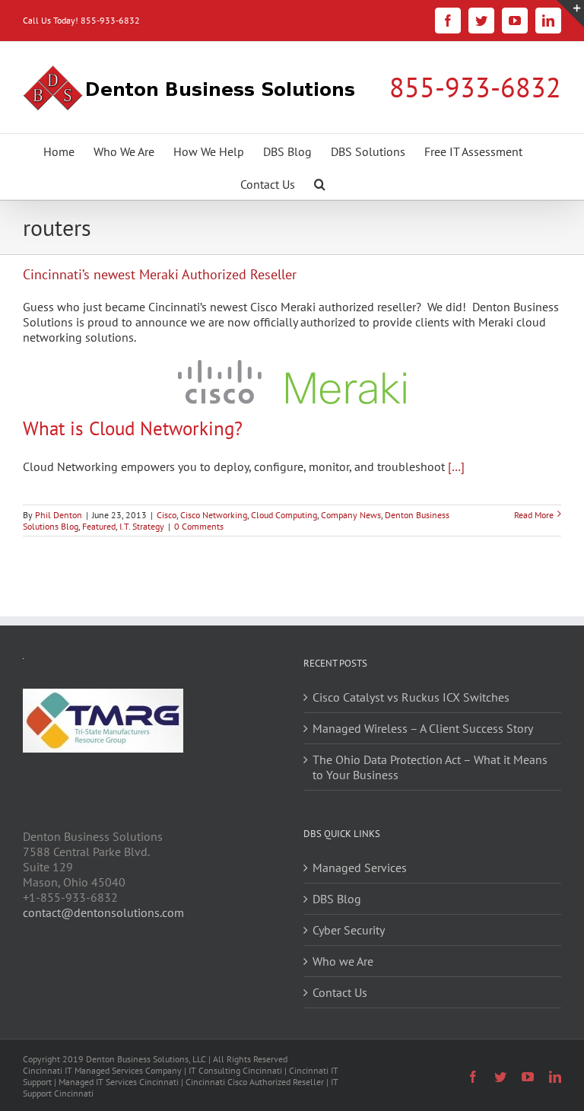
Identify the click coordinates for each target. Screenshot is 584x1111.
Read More (534, 514)
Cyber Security (349, 930)
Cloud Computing (284, 514)
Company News (351, 514)
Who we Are (343, 961)
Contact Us (340, 992)
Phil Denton (58, 514)
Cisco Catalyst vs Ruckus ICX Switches (411, 697)
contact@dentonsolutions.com (103, 912)
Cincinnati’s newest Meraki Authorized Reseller (160, 274)
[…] (456, 466)
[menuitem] (59, 150)
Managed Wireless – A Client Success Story (423, 728)
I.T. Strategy (141, 526)
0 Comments (199, 526)
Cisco (166, 514)
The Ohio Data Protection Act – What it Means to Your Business (430, 767)
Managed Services (360, 867)
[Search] (319, 183)
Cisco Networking (213, 514)
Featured (99, 526)
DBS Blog (337, 898)
